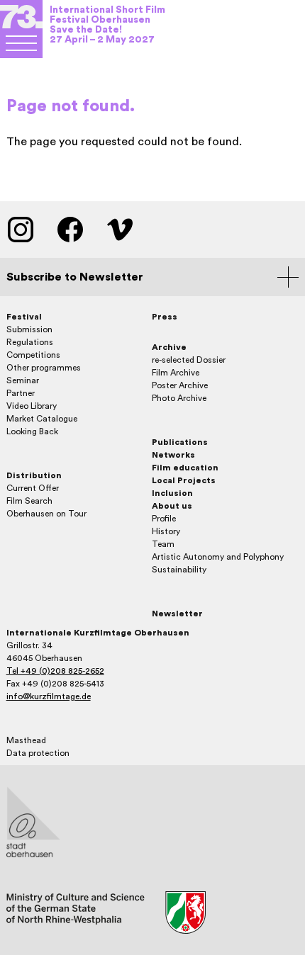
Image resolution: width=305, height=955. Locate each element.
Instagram (20, 229)
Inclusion (172, 493)
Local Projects (184, 480)
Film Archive (175, 372)
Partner (20, 393)
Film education (185, 467)
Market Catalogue (41, 418)
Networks (173, 455)
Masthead (26, 740)
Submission (29, 329)
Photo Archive (179, 398)
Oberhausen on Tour (46, 513)
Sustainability (179, 569)
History (166, 531)
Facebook (70, 229)
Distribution (34, 475)
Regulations (29, 342)
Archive (169, 347)
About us (172, 506)
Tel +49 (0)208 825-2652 (55, 671)
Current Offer (32, 488)
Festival (24, 316)
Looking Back (32, 431)
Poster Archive (180, 385)
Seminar (22, 380)
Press (164, 316)
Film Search (29, 501)
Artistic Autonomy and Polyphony (218, 557)
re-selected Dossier (189, 360)
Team (163, 544)
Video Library (31, 406)
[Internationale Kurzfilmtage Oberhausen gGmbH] (21, 43)
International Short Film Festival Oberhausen (107, 15)
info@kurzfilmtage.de (48, 696)
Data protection (38, 753)
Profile (164, 518)
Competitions (33, 355)
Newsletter (177, 613)
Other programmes (43, 367)
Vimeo (120, 229)
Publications (180, 442)
